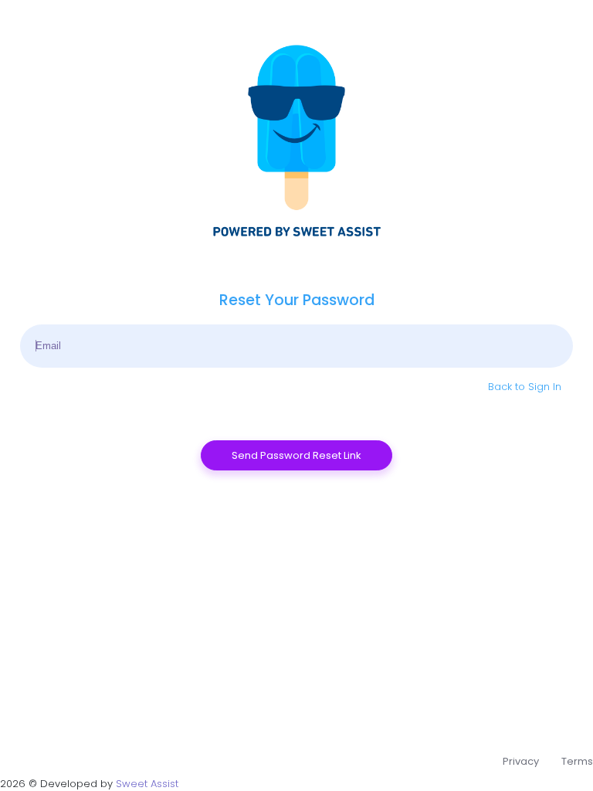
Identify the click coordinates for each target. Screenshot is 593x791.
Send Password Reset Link (296, 455)
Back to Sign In (524, 386)
